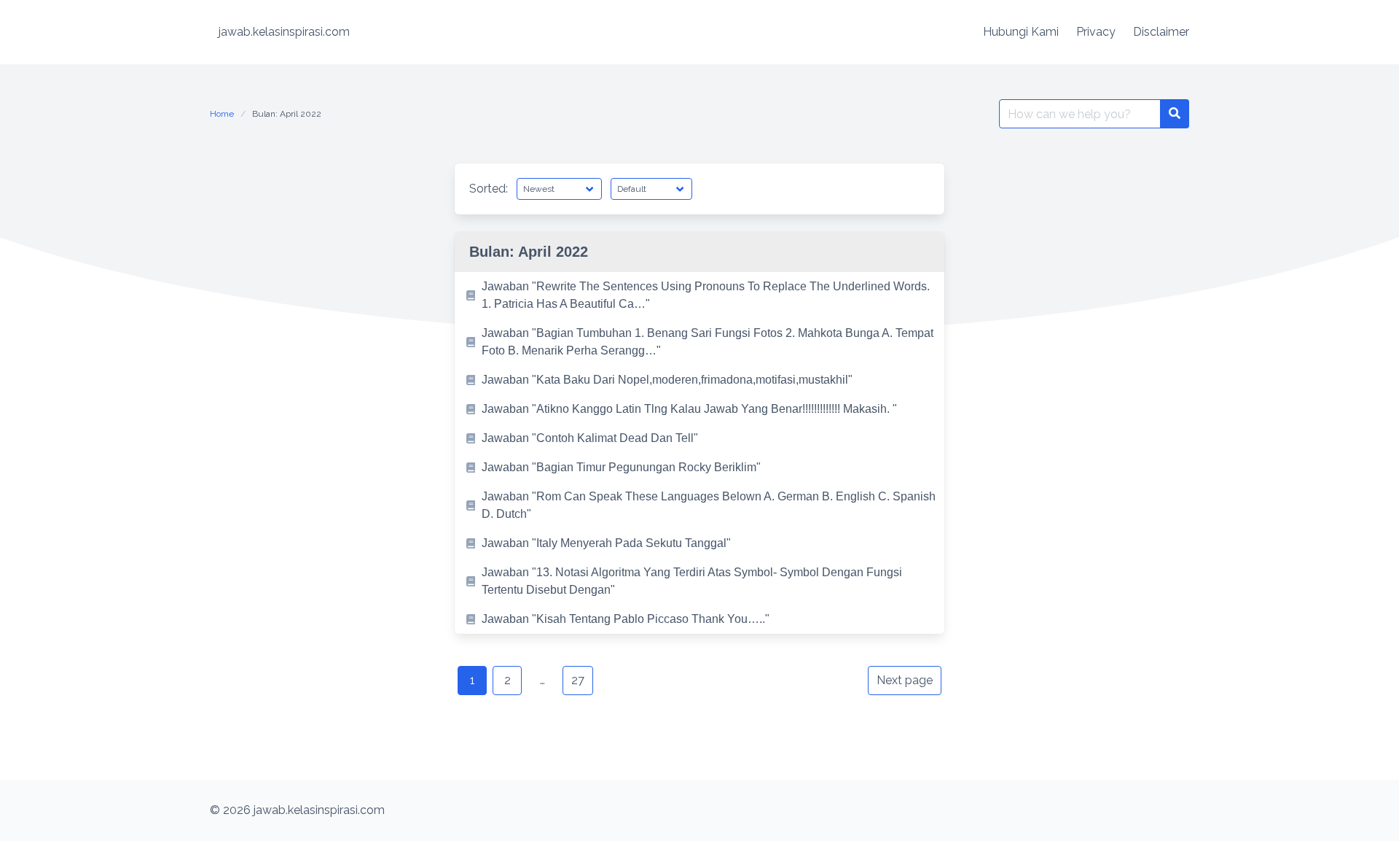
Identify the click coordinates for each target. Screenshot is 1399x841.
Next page (905, 680)
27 (577, 680)
